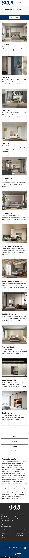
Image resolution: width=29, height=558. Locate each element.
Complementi (19, 534)
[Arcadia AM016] (14, 334)
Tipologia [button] (14, 441)
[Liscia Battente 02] (14, 367)
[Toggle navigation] (24, 3)
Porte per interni (20, 530)
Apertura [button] (14, 446)
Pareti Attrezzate (5, 532)
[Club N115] (14, 32)
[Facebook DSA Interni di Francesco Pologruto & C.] (26, 548)
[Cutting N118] (14, 200)
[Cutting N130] (14, 166)
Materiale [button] (14, 432)
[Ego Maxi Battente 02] (14, 301)
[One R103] (14, 98)
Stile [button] (14, 436)
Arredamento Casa (10, 12)
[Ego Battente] (14, 400)
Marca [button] (14, 427)
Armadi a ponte (23, 12)
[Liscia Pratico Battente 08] (14, 233)
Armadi (16, 12)
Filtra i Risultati (14, 17)
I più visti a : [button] (14, 451)
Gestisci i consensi (14, 557)
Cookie (6, 557)
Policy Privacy (20, 548)
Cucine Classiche (20, 515)
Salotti (3, 534)
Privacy (2, 557)
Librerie (3, 530)
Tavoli (17, 517)
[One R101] (14, 131)
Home (4, 12)
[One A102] (14, 65)
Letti (2, 536)
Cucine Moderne (20, 513)
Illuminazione (19, 532)
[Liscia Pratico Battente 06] (14, 268)
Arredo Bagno (19, 536)
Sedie (17, 519)
